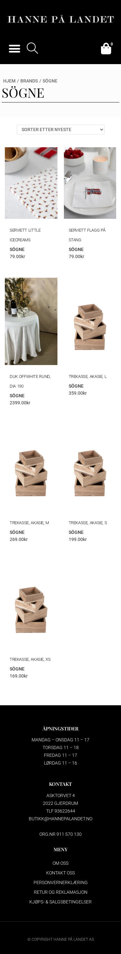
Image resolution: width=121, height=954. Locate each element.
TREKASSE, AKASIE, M (29, 522)
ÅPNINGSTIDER (60, 728)
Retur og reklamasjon (60, 892)
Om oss (60, 863)
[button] (14, 48)
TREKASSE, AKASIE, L (88, 376)
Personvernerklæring (61, 882)
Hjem (9, 80)
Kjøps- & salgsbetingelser (60, 901)
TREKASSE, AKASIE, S (88, 522)
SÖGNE (17, 249)
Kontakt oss (60, 872)
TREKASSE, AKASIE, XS (30, 659)
